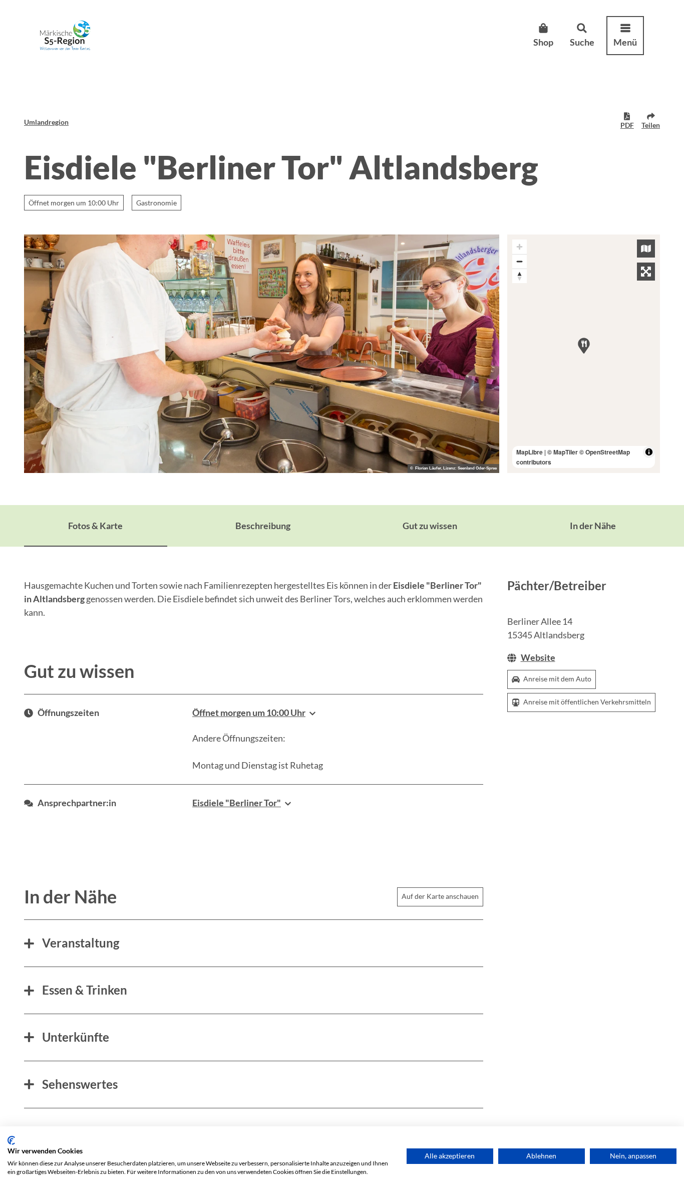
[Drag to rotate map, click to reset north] (519, 276)
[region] (583, 353)
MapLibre (529, 451)
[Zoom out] (519, 261)
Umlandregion (46, 122)
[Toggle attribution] (649, 452)
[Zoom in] (519, 247)
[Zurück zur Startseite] (65, 35)
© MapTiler (562, 451)
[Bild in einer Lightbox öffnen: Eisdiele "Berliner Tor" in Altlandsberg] (261, 353)
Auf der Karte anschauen (440, 896)
